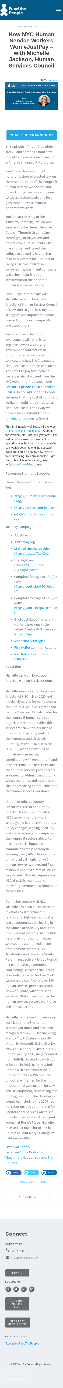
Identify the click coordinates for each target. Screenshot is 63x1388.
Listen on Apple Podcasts (24, 1152)
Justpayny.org (24, 542)
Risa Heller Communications (35, 647)
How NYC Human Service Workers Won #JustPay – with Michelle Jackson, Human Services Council (31, 50)
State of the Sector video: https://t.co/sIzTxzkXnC (32, 551)
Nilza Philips (23, 634)
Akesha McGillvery (37, 629)
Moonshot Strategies (29, 641)
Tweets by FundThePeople (22, 1343)
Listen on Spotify (17, 1147)
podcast (53, 80)
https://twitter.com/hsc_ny (34, 507)
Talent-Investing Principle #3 (23, 430)
